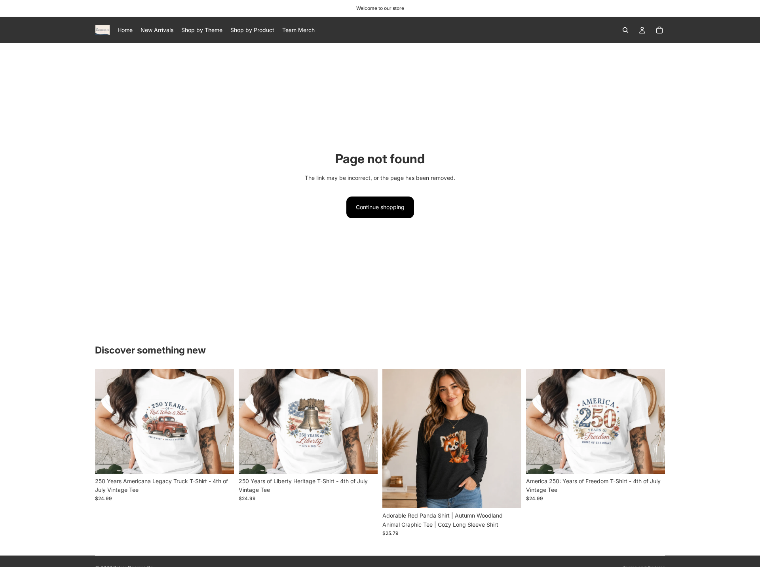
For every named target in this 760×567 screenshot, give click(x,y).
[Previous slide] (107, 421)
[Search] (625, 30)
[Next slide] (222, 421)
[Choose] (222, 461)
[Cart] (659, 30)
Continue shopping (380, 207)
